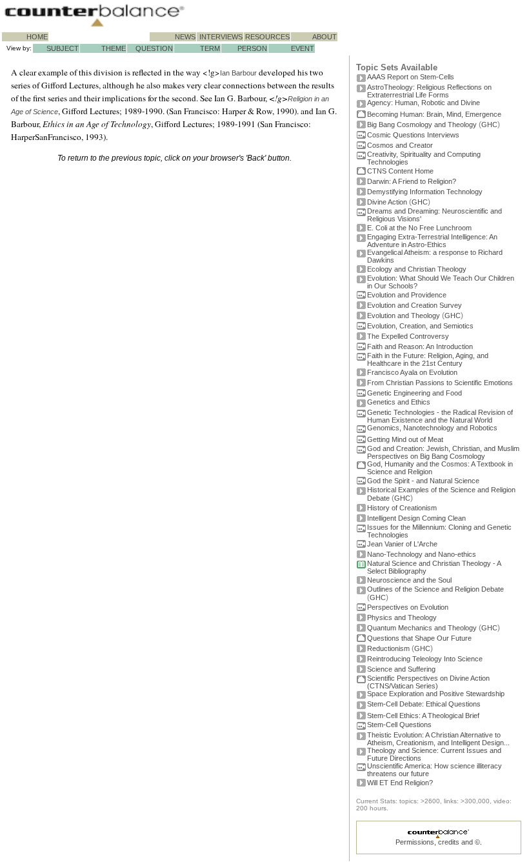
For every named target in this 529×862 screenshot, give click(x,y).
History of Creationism (402, 508)
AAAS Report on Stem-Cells (410, 77)
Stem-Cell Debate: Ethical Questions (424, 704)
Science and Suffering (401, 669)
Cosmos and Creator (400, 145)
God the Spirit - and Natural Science (423, 481)
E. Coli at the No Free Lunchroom (419, 228)
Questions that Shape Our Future (419, 638)
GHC (489, 124)
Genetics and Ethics (398, 402)
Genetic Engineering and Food (414, 393)
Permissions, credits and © (437, 842)
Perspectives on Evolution (407, 607)
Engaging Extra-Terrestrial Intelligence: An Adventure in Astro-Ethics (432, 240)
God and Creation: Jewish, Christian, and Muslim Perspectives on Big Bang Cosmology (443, 452)
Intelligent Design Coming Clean (416, 518)
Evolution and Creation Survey (414, 305)
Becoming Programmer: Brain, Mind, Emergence (434, 114)
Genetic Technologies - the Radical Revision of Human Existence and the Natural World (440, 416)
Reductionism (388, 648)
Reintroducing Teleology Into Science (425, 659)
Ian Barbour (238, 73)
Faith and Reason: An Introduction (420, 346)
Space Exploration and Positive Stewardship (435, 693)
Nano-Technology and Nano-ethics (421, 554)
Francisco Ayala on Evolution (412, 372)
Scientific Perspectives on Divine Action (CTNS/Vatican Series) (428, 682)
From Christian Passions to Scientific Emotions (440, 382)
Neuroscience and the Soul (409, 580)
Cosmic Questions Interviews (413, 135)
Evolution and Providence (406, 295)
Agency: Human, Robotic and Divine (423, 102)
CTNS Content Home (400, 171)
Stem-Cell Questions (399, 724)
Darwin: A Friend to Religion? (411, 181)
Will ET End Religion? (400, 783)
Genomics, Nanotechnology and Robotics (432, 428)
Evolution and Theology (403, 315)
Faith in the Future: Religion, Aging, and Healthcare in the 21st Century (427, 359)
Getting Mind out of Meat (405, 439)
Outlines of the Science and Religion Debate (435, 589)
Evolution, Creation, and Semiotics (420, 326)
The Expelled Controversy (408, 336)
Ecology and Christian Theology (416, 269)
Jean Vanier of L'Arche (402, 544)
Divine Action (387, 202)
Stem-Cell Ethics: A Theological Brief (423, 715)
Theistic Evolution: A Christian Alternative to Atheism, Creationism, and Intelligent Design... (438, 739)
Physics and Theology (402, 617)
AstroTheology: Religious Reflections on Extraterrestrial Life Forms (429, 91)
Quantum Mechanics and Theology (422, 628)
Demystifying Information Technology (425, 191)
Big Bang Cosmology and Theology (422, 124)
